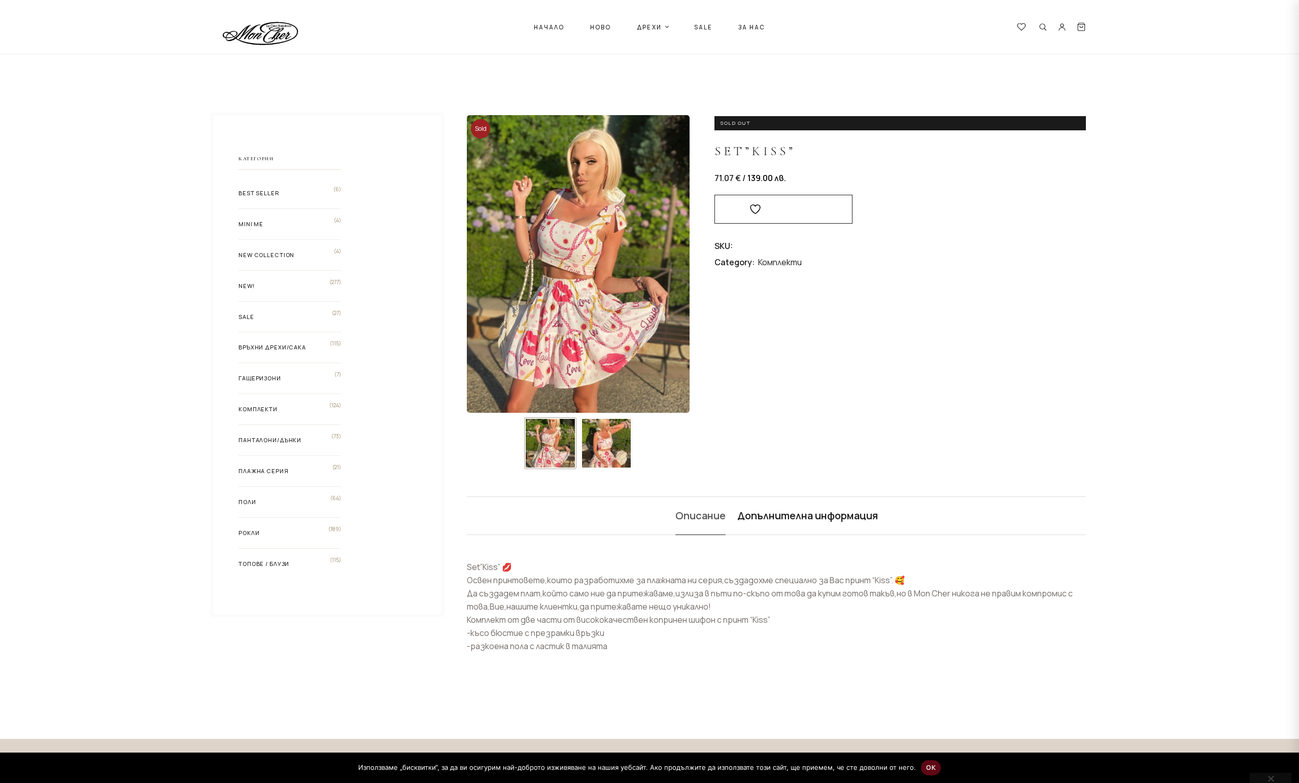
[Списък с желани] (1021, 26)
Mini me (250, 224)
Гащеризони (259, 378)
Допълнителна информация (807, 515)
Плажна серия (263, 471)
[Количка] (1081, 26)
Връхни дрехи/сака (272, 347)
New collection (266, 255)
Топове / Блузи (263, 563)
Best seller (259, 193)
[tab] (700, 515)
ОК (931, 767)
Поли (247, 502)
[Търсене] (1042, 26)
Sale (246, 317)
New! (246, 286)
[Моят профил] (1062, 26)
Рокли (248, 533)
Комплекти (780, 262)
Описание (700, 515)
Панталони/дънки (269, 440)
